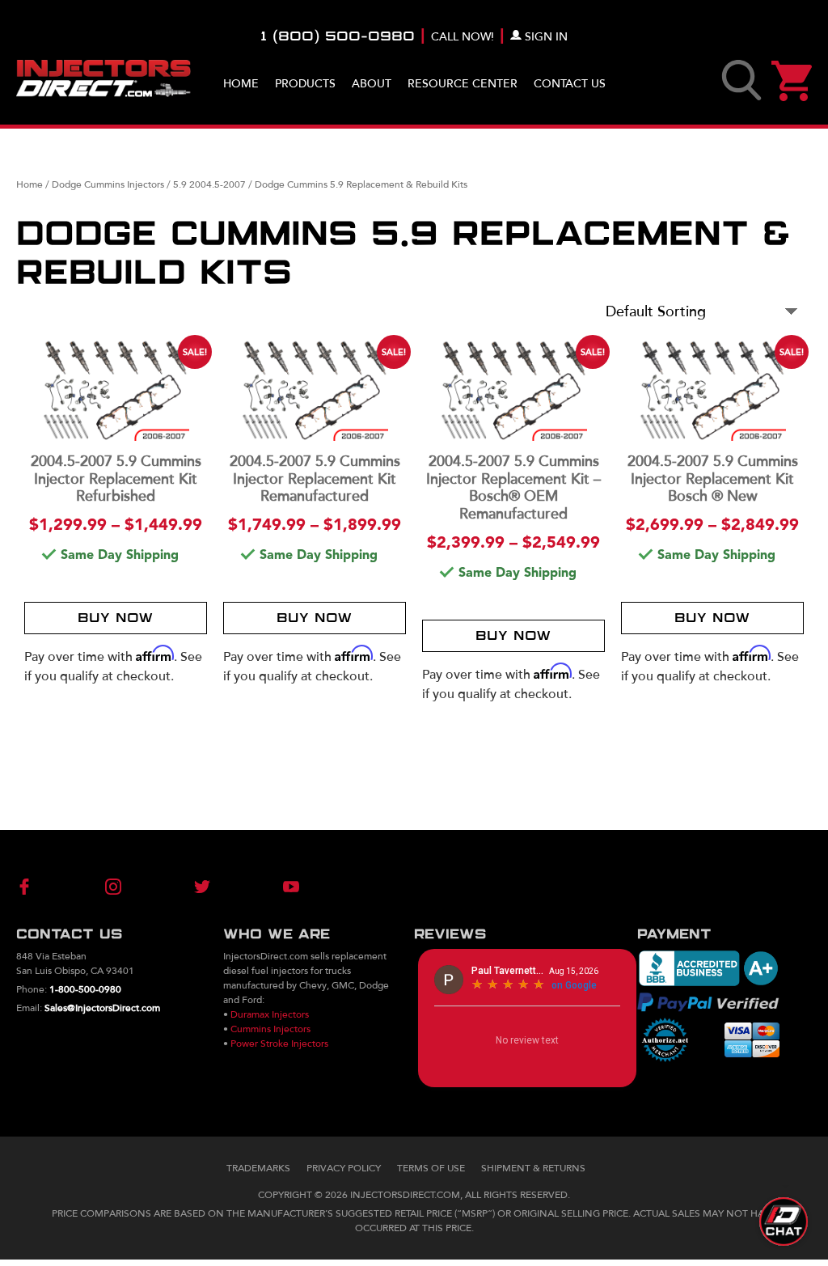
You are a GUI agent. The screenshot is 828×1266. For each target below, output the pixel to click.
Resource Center (463, 84)
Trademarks (258, 1168)
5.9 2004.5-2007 (209, 184)
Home (241, 84)
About (371, 84)
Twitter (193, 887)
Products (305, 84)
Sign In (546, 37)
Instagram (122, 887)
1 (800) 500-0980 (337, 37)
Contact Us (570, 84)
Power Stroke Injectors (279, 1043)
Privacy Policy (343, 1168)
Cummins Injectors (270, 1029)
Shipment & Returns (533, 1168)
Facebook (51, 887)
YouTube (264, 887)
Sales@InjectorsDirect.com (102, 1008)
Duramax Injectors (269, 1014)
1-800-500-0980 (85, 989)
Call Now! (462, 37)
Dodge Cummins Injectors (108, 184)
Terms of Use (431, 1168)
